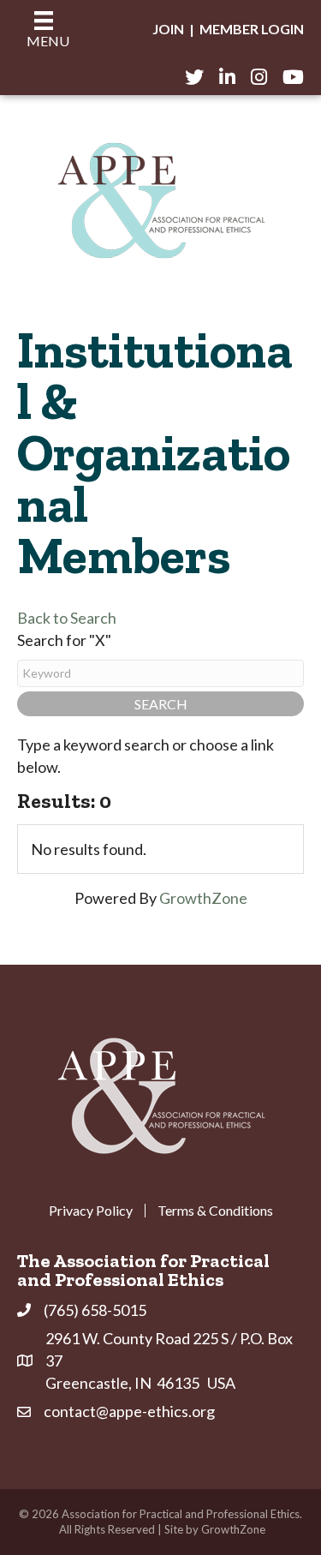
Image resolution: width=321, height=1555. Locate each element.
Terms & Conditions (215, 1210)
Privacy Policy (91, 1210)
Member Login (251, 29)
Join (168, 29)
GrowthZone (203, 897)
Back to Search (66, 617)
